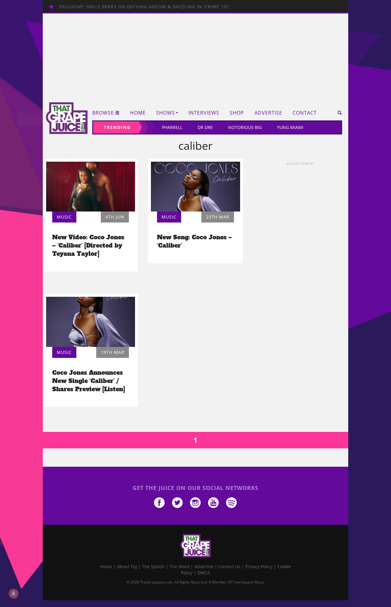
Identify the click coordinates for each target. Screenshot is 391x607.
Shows (165, 113)
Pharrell (172, 127)
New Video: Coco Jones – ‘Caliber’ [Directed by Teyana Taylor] (88, 245)
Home (138, 113)
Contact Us (229, 566)
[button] (337, 113)
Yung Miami (290, 127)
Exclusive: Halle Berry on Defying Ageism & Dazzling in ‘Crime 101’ (144, 6)
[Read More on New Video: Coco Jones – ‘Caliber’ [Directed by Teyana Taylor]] (90, 187)
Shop (237, 113)
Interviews (203, 113)
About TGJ (127, 566)
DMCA (203, 573)
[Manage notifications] (13, 593)
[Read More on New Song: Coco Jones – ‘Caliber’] (195, 187)
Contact (305, 113)
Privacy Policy (258, 566)
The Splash (153, 566)
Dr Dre (205, 127)
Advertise (268, 113)
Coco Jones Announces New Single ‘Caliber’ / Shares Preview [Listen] (88, 381)
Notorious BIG (245, 127)
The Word (179, 566)
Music (64, 217)
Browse (103, 113)
